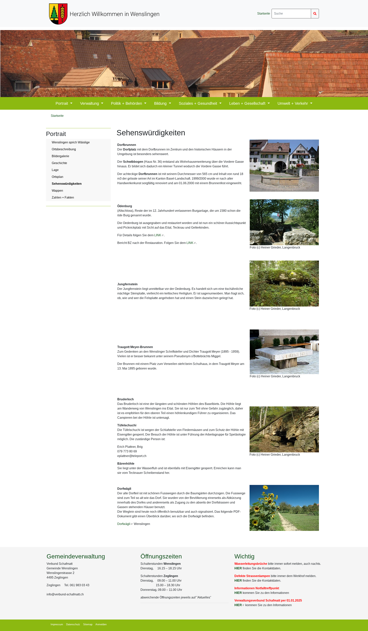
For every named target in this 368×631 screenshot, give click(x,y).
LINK (157, 235)
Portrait (62, 103)
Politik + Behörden (127, 103)
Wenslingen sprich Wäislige (71, 142)
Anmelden (101, 624)
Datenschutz (73, 624)
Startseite (263, 13)
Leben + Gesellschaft (248, 103)
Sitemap (87, 624)
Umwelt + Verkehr (293, 103)
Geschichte (59, 163)
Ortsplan (57, 176)
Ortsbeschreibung (64, 149)
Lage (55, 170)
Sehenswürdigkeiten (67, 183)
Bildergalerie (60, 156)
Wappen (57, 190)
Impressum (57, 624)
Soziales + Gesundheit (198, 103)
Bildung (161, 103)
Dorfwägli (123, 524)
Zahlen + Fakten (63, 197)
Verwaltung (90, 103)
